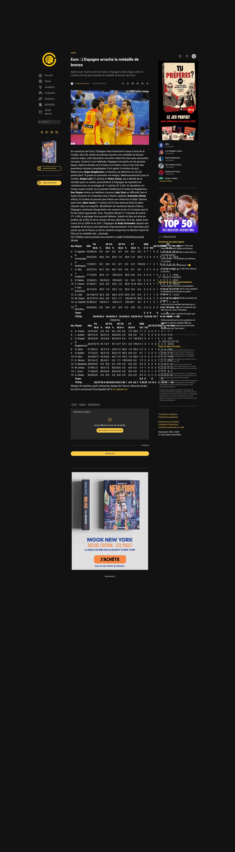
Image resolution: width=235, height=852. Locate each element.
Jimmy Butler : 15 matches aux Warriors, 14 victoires (178, 259)
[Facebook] (123, 83)
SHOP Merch (48, 112)
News (48, 81)
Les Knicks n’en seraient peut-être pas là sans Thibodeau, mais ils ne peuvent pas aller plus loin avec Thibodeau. (178, 307)
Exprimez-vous (110, 453)
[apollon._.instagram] (51, 132)
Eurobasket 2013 (93, 405)
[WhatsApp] (127, 83)
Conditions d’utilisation (168, 424)
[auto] (180, 56)
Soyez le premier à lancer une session (110, 430)
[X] (147, 83)
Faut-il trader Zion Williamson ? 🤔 (176, 265)
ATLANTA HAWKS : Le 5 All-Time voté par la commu (178, 270)
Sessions (49, 98)
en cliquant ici (120, 389)
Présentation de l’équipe (168, 422)
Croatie (74, 405)
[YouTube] (57, 132)
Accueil (49, 75)
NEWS (73, 53)
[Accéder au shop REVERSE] (187, 56)
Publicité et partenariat (168, 417)
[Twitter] (46, 132)
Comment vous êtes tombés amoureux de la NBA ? (179, 299)
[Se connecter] (194, 56)
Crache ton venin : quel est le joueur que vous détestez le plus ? (178, 315)
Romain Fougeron (83, 83)
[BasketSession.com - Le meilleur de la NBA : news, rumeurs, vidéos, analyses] (49, 59)
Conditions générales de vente (171, 427)
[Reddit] (137, 83)
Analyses (50, 87)
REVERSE (50, 104)
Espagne (82, 405)
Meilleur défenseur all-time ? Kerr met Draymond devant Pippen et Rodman (177, 247)
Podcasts (50, 92)
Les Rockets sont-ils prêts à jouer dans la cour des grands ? (178, 253)
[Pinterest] (132, 83)
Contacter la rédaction (167, 414)
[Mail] (142, 83)
